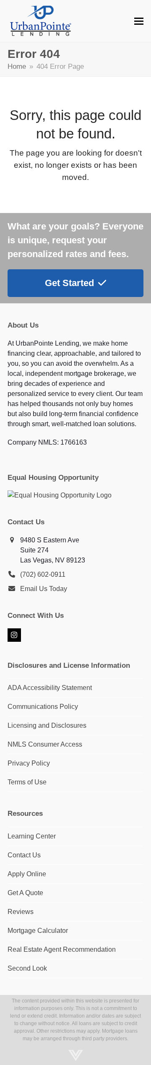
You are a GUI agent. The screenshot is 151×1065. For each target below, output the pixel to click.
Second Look (27, 968)
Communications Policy (43, 706)
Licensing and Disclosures (47, 725)
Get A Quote (25, 892)
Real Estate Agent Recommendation (62, 949)
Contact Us (24, 855)
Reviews (21, 911)
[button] (138, 21)
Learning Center (32, 836)
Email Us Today (43, 588)
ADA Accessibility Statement (50, 687)
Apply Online (27, 874)
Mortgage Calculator (38, 930)
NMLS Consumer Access (45, 744)
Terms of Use (27, 782)
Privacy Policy (29, 763)
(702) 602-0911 (42, 574)
